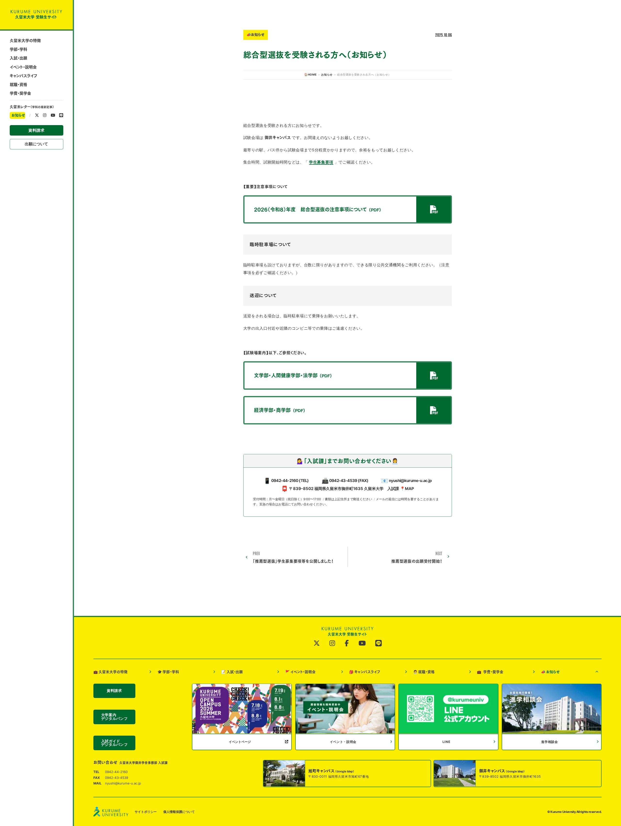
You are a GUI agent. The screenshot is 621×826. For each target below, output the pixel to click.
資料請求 (36, 130)
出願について (36, 143)
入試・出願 (18, 58)
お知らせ (18, 115)
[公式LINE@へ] (61, 115)
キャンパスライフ (23, 76)
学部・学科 (18, 49)
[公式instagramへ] (44, 115)
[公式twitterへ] (37, 115)
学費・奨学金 (20, 93)
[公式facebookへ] (347, 643)
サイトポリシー (146, 811)
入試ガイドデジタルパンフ (114, 743)
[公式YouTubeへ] (53, 115)
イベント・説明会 (23, 67)
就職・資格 (18, 84)
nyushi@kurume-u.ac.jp (410, 480)
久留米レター (32, 107)
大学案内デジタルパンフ (114, 717)
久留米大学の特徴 (25, 41)
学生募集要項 (321, 162)
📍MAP (407, 488)
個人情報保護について (179, 811)
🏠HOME (310, 74)
